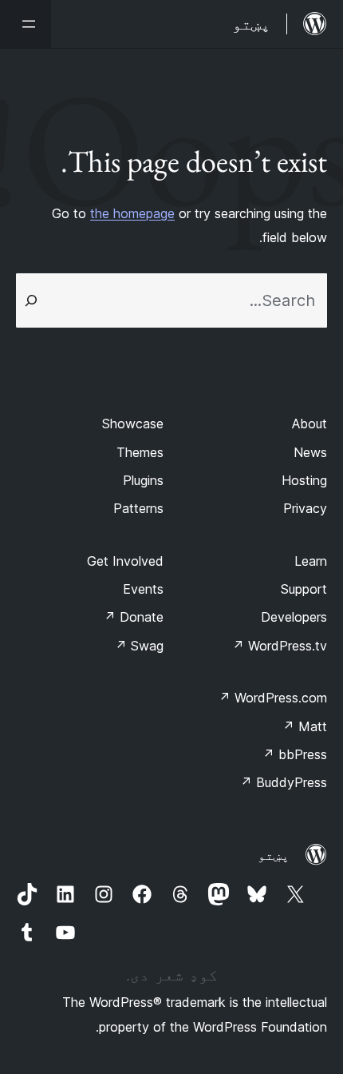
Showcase (133, 424)
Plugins (143, 480)
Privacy (305, 508)
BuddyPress (283, 782)
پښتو (274, 855)
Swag (139, 646)
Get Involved (125, 561)
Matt (304, 726)
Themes (140, 452)
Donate (134, 617)
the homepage (132, 213)
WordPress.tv (279, 646)
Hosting (304, 480)
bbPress (294, 754)
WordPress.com (273, 698)
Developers (294, 617)
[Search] (31, 300)
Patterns (138, 508)
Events (143, 589)
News (310, 452)
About (309, 424)
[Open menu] (25, 24)
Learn (310, 561)
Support (304, 589)
